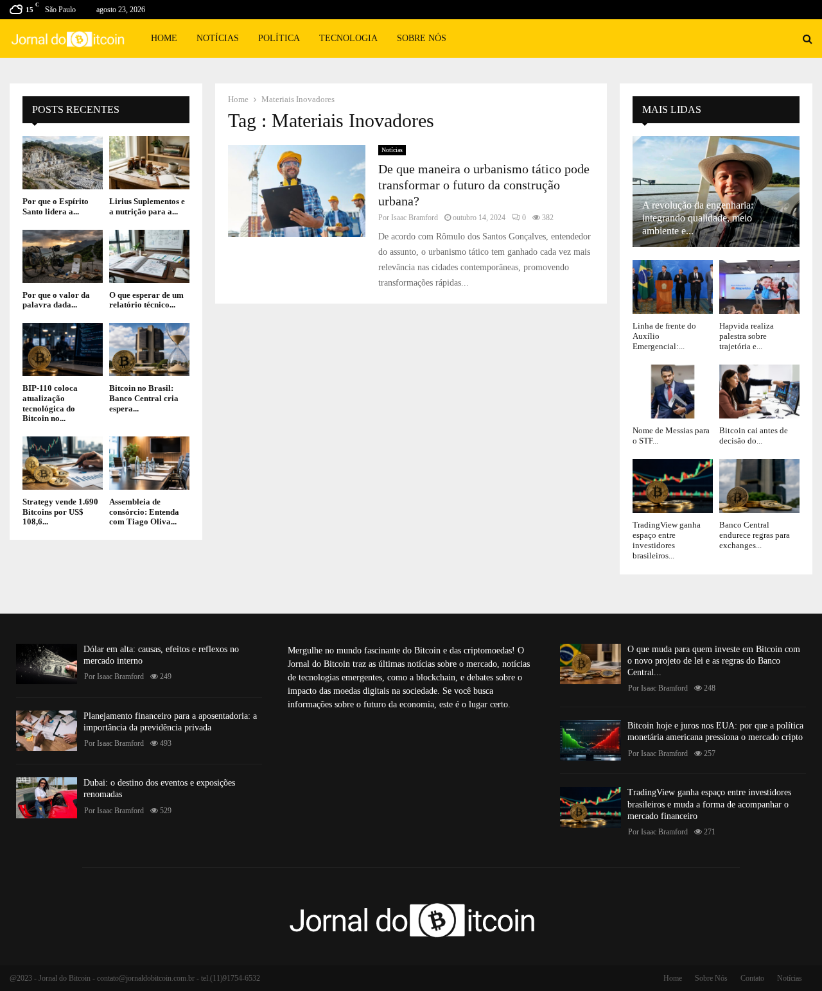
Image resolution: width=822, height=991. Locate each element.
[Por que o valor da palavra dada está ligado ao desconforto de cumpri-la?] (62, 256)
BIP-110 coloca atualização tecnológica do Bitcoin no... (50, 403)
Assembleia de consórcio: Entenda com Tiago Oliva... (144, 511)
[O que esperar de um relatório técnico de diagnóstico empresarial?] (149, 256)
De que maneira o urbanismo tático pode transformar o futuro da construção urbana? (484, 185)
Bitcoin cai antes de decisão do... (753, 435)
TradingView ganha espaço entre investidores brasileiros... (667, 540)
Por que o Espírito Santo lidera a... (55, 206)
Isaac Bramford (414, 217)
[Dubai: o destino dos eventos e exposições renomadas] (46, 797)
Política (279, 38)
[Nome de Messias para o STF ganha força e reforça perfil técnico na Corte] (673, 391)
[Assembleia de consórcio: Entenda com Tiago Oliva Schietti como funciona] (149, 463)
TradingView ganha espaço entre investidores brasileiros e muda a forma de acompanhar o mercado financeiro (709, 804)
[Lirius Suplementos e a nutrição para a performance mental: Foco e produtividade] (149, 162)
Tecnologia (348, 38)
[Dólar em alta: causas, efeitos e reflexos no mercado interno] (46, 664)
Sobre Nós (421, 38)
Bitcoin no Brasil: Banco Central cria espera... (144, 398)
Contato (752, 978)
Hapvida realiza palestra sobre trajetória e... (746, 336)
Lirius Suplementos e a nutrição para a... (147, 206)
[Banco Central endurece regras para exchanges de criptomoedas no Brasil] (759, 485)
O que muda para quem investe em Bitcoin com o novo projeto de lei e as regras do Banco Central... (713, 660)
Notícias (218, 38)
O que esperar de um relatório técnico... (146, 300)
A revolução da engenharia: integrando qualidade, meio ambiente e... (697, 218)
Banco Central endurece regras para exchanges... (754, 535)
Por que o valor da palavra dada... (56, 300)
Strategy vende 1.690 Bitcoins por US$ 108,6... (60, 511)
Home (164, 38)
